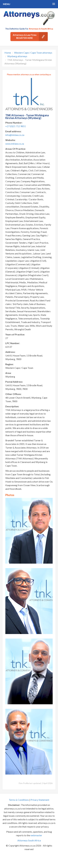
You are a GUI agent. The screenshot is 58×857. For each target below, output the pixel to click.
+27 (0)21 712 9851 (15, 126)
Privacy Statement (39, 799)
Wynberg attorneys (17, 56)
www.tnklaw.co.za (14, 143)
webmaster (36, 835)
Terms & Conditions (19, 799)
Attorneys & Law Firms (24, 36)
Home (7, 52)
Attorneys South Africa (29, 840)
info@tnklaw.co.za (14, 134)
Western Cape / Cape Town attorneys (33, 52)
